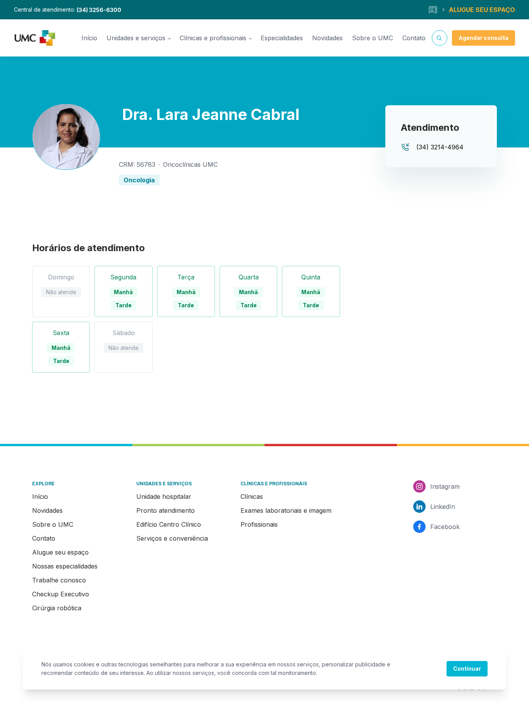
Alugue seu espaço (60, 552)
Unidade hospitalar (163, 496)
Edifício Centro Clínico (168, 524)
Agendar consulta (483, 37)
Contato (414, 38)
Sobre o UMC (372, 38)
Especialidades (282, 38)
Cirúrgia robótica (56, 608)
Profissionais (259, 524)
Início (89, 38)
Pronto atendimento (165, 510)
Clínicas (251, 496)
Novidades (327, 38)
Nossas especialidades (65, 566)
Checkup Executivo (60, 594)
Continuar (467, 668)
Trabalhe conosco (59, 580)
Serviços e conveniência (172, 538)
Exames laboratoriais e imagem (285, 510)
